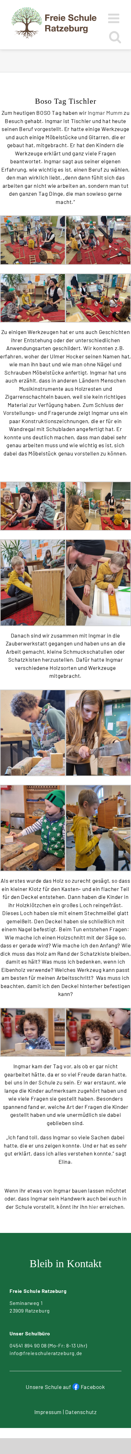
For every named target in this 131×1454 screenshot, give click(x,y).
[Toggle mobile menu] (114, 18)
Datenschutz (81, 1412)
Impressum (48, 1412)
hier (93, 1206)
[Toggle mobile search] (115, 36)
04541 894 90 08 (28, 1345)
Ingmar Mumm (105, 112)
